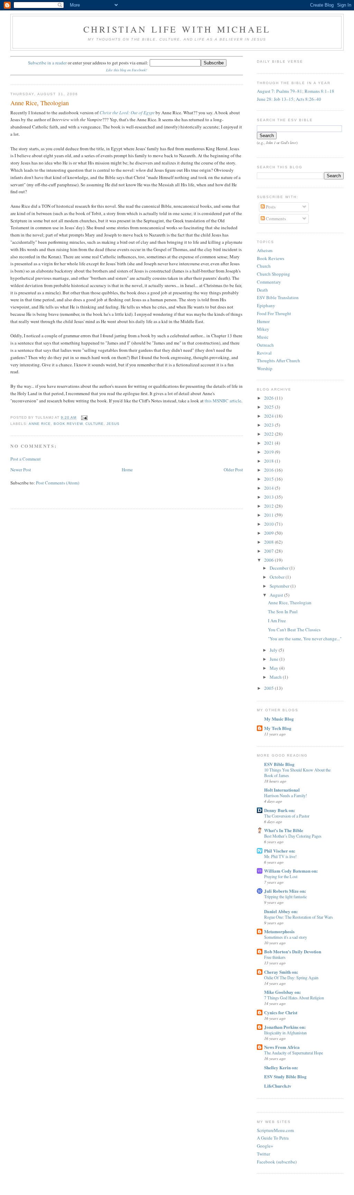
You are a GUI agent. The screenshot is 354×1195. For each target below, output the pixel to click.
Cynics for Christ (280, 1012)
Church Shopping (273, 274)
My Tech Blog (277, 728)
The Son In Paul (283, 611)
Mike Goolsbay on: (282, 992)
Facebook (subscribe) (277, 1162)
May (274, 668)
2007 (269, 551)
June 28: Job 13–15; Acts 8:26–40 (289, 99)
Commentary (269, 282)
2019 (269, 452)
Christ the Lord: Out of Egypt (127, 112)
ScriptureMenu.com (275, 1130)
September (280, 586)
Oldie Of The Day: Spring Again (291, 977)
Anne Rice (40, 424)
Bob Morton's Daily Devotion (292, 951)
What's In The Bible (283, 830)
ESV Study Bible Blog (285, 1076)
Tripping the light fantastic (285, 896)
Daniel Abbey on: (281, 911)
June (274, 659)
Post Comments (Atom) (57, 483)
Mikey (263, 329)
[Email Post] (83, 417)
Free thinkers (275, 957)
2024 (269, 416)
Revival (264, 353)
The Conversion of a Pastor (286, 816)
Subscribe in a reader (47, 63)
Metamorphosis (279, 931)
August (277, 595)
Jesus (113, 424)
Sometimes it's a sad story (285, 937)
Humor (263, 321)
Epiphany (266, 305)
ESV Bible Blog (279, 764)
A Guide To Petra (273, 1138)
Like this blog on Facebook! (126, 70)
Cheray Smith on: (281, 972)
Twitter (263, 1154)
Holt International (282, 789)
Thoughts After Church (278, 360)
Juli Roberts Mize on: (285, 891)
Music (263, 337)
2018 (269, 461)
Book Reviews (270, 258)
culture (94, 424)
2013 (269, 497)
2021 (269, 443)
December (279, 568)
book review (68, 424)
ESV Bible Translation (278, 297)
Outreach (265, 345)
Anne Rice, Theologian (39, 103)
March (276, 677)
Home (127, 469)
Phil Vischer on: (279, 850)
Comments (275, 218)
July (274, 650)
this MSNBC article (223, 401)
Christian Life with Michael (177, 29)
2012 (269, 506)
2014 (269, 488)
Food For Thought (274, 313)
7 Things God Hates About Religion (294, 997)
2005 (269, 688)
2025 (269, 407)
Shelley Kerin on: (281, 1067)
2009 (269, 533)
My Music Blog (279, 718)
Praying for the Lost (280, 876)
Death (262, 290)
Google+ (265, 1146)
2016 (269, 470)
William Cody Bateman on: (291, 870)
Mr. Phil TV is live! (280, 856)
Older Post (233, 469)
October (278, 577)
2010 (269, 524)
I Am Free (277, 620)
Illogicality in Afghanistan (285, 1032)
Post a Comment (25, 459)
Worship (264, 368)
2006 (269, 560)
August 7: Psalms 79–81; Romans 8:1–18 (295, 91)
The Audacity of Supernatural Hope (293, 1052)
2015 (269, 479)
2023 (269, 425)
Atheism (264, 250)
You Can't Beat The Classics (294, 629)
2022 (269, 434)
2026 (269, 398)
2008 (269, 542)
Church (264, 266)
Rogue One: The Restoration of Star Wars (298, 917)
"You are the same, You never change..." (305, 638)
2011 (269, 515)
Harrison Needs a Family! (285, 795)
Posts (270, 207)
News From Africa (282, 1047)
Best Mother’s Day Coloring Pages (293, 836)
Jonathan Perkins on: (285, 1027)
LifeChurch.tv (277, 1085)
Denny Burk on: (279, 810)
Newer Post (20, 469)
